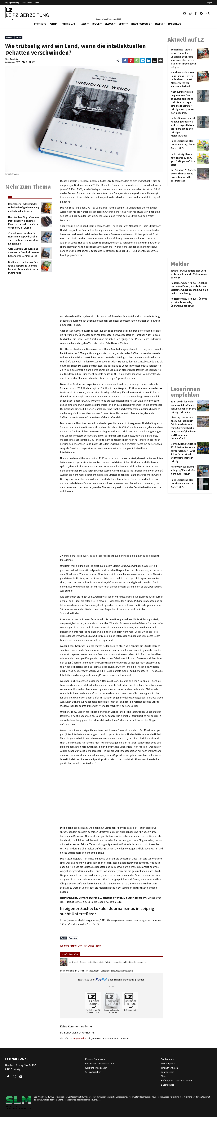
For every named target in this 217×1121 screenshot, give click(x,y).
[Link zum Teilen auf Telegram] (142, 60)
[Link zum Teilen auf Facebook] (125, 60)
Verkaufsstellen (93, 1071)
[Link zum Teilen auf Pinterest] (131, 60)
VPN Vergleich (168, 1063)
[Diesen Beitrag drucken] (160, 60)
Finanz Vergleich (169, 1067)
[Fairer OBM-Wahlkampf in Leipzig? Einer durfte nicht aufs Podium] (202, 471)
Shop (37, 2)
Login (209, 2)
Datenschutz (167, 1084)
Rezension (73, 938)
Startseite (40, 23)
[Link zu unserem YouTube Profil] (184, 13)
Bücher (18, 37)
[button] (58, 23)
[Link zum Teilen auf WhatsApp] (137, 60)
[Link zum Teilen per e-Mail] (154, 60)
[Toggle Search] (208, 13)
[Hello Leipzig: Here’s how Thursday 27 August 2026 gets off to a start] (202, 160)
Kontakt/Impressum (95, 1059)
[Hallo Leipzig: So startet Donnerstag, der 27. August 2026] (202, 145)
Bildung (109, 23)
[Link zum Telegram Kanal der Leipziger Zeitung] (201, 13)
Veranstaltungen (140, 23)
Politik (53, 23)
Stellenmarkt (27, 2)
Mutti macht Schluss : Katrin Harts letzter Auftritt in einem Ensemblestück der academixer (108, 962)
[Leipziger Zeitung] (27, 13)
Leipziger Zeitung (12, 2)
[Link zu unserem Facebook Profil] (196, 13)
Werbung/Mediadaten (96, 1067)
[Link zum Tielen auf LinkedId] (148, 60)
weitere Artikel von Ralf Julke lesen (80, 945)
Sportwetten (167, 1071)
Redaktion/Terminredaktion (99, 1063)
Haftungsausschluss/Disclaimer (177, 1080)
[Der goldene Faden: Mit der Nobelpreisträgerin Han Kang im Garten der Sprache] (46, 208)
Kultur (95, 23)
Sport (122, 23)
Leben (83, 23)
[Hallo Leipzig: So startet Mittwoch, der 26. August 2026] (202, 484)
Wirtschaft (68, 23)
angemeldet (79, 1038)
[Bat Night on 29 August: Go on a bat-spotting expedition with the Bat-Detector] (202, 175)
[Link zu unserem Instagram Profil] (190, 13)
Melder (159, 23)
